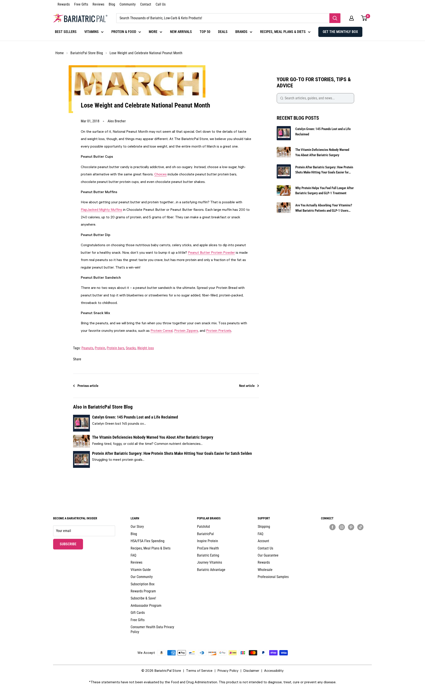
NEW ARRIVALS (181, 32)
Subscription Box (143, 584)
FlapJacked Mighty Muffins (101, 209)
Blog (112, 4)
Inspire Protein (207, 541)
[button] (351, 18)
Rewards (64, 4)
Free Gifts (81, 4)
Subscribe (71, 544)
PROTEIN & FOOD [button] (123, 32)
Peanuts (87, 348)
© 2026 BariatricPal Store (161, 670)
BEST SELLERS (66, 32)
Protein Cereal (162, 330)
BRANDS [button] (241, 32)
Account (263, 541)
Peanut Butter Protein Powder (211, 252)
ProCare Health (208, 548)
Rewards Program (143, 591)
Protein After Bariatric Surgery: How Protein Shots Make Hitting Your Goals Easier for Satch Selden (172, 453)
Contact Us (265, 548)
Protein (100, 348)
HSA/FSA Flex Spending (147, 541)
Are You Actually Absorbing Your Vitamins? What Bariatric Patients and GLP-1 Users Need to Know (323, 208)
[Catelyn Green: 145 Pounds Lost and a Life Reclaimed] (81, 423)
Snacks (131, 348)
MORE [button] (153, 32)
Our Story (137, 526)
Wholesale (265, 570)
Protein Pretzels (218, 330)
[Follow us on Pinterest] (351, 527)
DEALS (223, 32)
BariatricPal (205, 534)
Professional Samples (273, 577)
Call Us (161, 4)
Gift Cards (138, 613)
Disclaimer (251, 670)
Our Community (142, 577)
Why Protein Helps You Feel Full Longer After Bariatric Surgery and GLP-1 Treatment (324, 190)
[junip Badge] (346, 534)
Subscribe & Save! (143, 598)
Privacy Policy (227, 670)
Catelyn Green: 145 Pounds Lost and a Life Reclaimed (135, 417)
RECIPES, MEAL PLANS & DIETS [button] (283, 32)
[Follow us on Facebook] (332, 527)
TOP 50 (205, 32)
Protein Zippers (186, 330)
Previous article (87, 386)
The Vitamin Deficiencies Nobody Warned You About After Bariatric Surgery (152, 437)
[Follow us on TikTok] (360, 527)
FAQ (133, 555)
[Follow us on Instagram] (342, 527)
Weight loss (145, 348)
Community (128, 4)
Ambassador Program (146, 605)
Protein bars (115, 348)
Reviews (98, 4)
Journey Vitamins (209, 562)
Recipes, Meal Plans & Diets (150, 548)
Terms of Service (199, 670)
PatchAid (203, 526)
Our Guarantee (268, 555)
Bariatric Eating (208, 555)
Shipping (264, 526)
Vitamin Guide (141, 570)
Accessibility (274, 670)
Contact (145, 4)
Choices (160, 174)
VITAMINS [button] (91, 32)
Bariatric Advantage (211, 570)
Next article (247, 386)
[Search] (334, 18)
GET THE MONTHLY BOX (340, 32)
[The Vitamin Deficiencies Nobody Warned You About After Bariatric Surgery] (81, 441)
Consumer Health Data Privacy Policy (152, 629)
